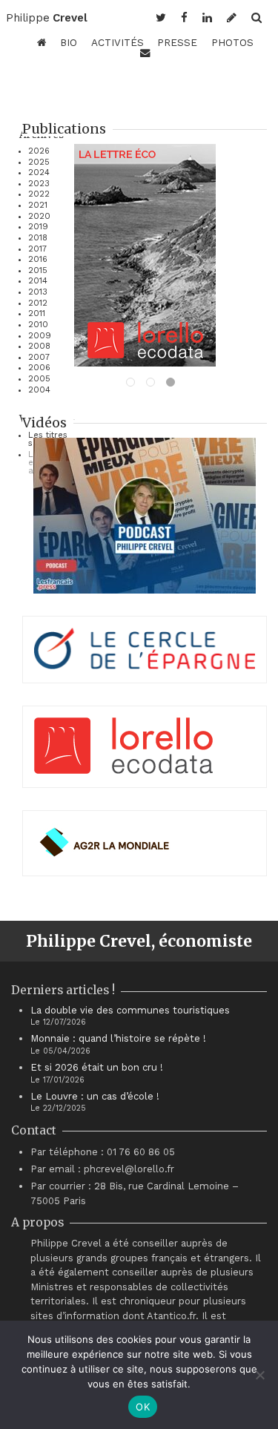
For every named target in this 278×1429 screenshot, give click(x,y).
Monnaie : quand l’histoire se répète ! (118, 1038)
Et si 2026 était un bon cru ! (96, 1067)
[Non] (259, 1374)
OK (143, 1407)
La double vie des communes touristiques (130, 1010)
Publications (64, 128)
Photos (232, 42)
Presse (177, 42)
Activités (117, 42)
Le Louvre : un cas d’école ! (94, 1096)
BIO (68, 42)
